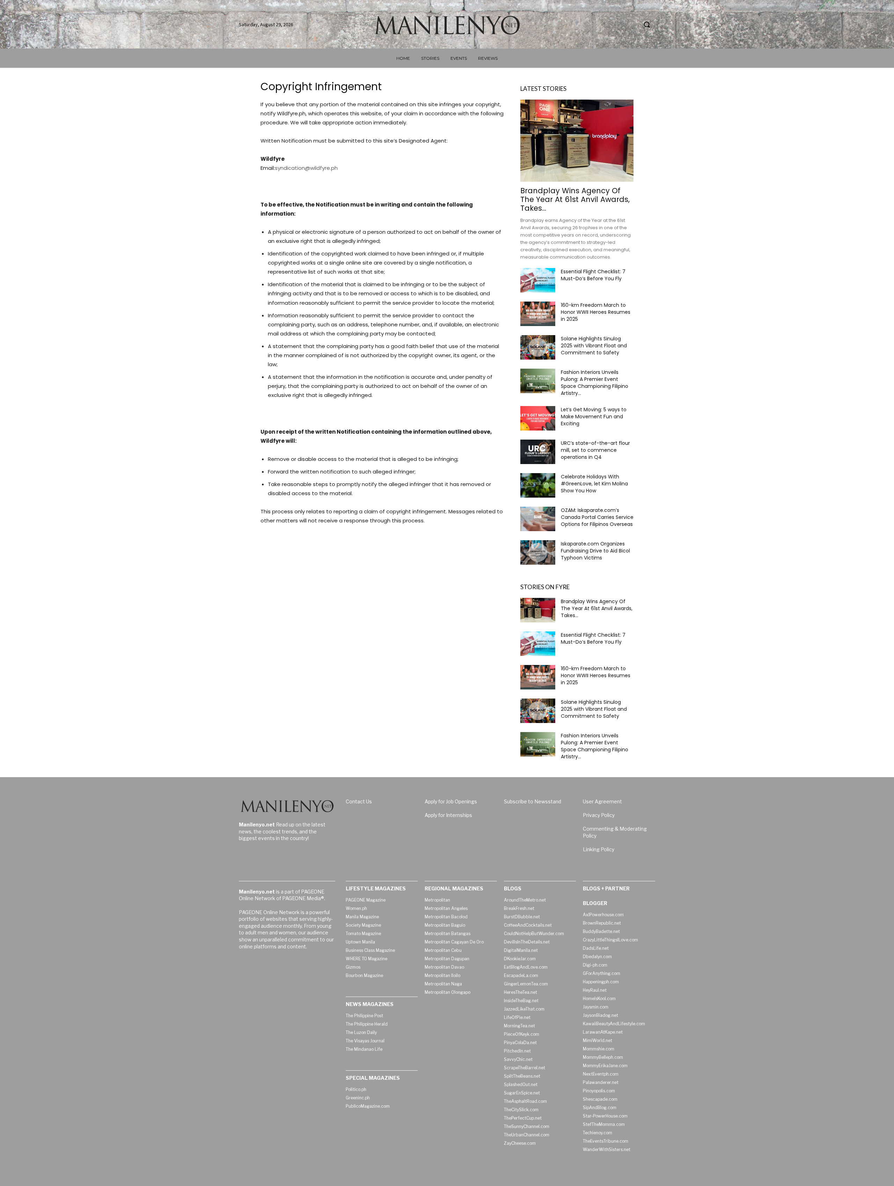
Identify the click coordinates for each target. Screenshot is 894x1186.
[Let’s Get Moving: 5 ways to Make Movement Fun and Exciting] (537, 418)
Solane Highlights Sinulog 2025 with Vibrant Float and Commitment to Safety (594, 345)
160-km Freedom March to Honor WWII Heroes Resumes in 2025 (595, 312)
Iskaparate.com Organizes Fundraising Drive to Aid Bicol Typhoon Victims (595, 550)
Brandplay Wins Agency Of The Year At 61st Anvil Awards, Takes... (575, 199)
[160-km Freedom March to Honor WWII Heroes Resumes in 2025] (537, 314)
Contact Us (359, 801)
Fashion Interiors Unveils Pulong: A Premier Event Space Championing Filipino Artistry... (594, 383)
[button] (646, 24)
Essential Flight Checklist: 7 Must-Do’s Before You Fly (593, 275)
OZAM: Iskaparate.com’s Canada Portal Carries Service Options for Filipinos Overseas (597, 517)
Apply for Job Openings (451, 801)
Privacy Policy (599, 815)
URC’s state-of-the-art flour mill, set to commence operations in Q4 (595, 450)
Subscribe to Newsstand (532, 801)
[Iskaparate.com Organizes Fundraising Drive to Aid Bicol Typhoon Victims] (537, 552)
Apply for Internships (448, 815)
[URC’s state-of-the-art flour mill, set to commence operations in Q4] (537, 452)
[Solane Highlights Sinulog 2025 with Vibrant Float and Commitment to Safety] (537, 347)
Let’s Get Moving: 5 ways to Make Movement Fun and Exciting (593, 416)
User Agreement (602, 801)
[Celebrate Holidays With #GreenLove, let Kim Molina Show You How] (537, 485)
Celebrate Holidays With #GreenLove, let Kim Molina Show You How (594, 483)
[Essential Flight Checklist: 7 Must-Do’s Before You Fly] (537, 280)
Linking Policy (598, 849)
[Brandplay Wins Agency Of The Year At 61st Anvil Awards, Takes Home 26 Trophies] (576, 141)
